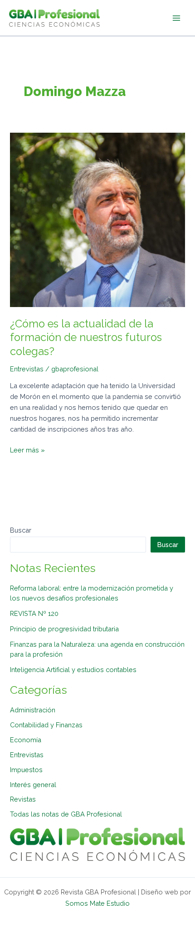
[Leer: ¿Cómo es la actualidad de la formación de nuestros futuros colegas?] (97, 219)
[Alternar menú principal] (176, 18)
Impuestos (26, 769)
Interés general (33, 784)
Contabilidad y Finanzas (46, 725)
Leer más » (27, 449)
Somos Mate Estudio (97, 903)
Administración (32, 710)
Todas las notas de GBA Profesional (66, 814)
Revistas (23, 799)
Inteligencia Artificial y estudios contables (73, 669)
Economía (25, 740)
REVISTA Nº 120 (34, 613)
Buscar (20, 530)
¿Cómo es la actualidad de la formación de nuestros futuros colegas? (86, 337)
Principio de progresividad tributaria (64, 629)
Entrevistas (27, 369)
